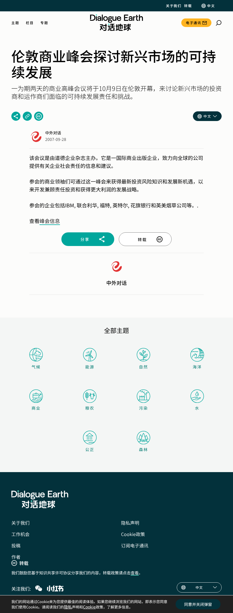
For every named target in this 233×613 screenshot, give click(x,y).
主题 (15, 23)
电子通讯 (193, 22)
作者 (15, 556)
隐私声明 (130, 522)
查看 (135, 573)
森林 (143, 449)
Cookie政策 (133, 534)
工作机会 (20, 534)
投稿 (15, 545)
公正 (89, 449)
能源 (89, 367)
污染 (143, 408)
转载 (188, 6)
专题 (44, 23)
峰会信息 (49, 220)
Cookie (89, 607)
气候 (36, 367)
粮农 (89, 408)
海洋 (197, 367)
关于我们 (173, 6)
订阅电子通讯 (134, 545)
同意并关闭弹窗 (198, 604)
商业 (36, 408)
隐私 (68, 607)
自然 (143, 367)
